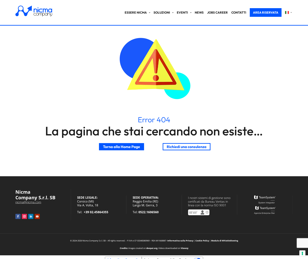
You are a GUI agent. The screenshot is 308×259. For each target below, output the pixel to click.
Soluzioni (162, 12)
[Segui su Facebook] (18, 216)
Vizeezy (184, 248)
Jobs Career (217, 12)
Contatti (238, 12)
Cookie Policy (202, 240)
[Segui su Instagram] (24, 216)
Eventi (182, 12)
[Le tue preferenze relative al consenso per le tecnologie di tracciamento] (302, 253)
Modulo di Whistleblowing (224, 240)
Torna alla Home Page (121, 146)
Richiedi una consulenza (186, 146)
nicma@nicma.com (28, 202)
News (199, 12)
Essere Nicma (136, 12)
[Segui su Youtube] (37, 216)
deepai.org (151, 248)
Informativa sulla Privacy (180, 240)
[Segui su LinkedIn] (30, 216)
